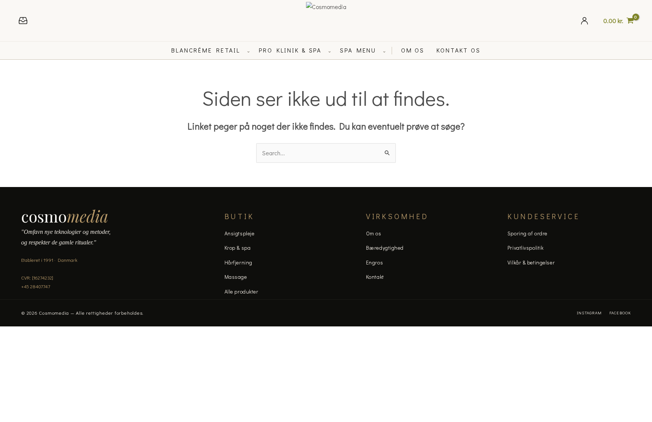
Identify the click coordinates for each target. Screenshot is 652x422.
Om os (373, 233)
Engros (374, 262)
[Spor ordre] (23, 21)
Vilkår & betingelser (531, 262)
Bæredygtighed (385, 247)
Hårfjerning (238, 262)
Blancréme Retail (205, 50)
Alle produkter (241, 291)
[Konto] (584, 21)
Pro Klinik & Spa (290, 50)
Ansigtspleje (240, 233)
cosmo (64, 216)
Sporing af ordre (527, 233)
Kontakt (375, 276)
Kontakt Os (459, 50)
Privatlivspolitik (525, 247)
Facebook (620, 312)
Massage (236, 276)
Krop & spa (238, 247)
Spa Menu (358, 50)
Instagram (589, 312)
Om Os (412, 50)
